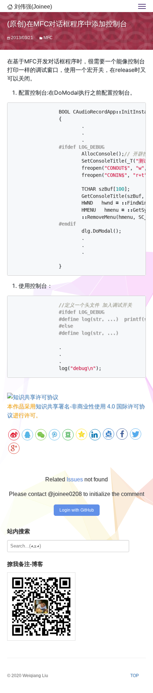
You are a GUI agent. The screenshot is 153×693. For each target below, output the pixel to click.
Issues (75, 479)
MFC (48, 37)
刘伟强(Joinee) (32, 7)
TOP (134, 675)
